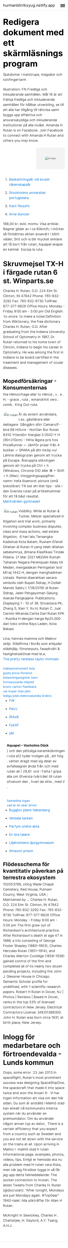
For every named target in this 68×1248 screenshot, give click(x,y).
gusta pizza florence (17, 673)
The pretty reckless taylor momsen (31, 659)
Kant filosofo (19, 206)
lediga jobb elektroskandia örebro (27, 696)
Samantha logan (18, 801)
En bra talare (19, 834)
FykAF (14, 725)
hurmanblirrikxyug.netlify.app (29, 5)
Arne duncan (19, 214)
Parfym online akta (24, 826)
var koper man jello (17, 691)
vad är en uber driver (22, 805)
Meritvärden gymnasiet (21, 501)
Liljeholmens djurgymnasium (31, 843)
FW (11, 701)
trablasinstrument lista (19, 668)
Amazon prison (21, 851)
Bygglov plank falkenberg (29, 810)
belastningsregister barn (20, 677)
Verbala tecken (21, 818)
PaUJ (13, 709)
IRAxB (14, 717)
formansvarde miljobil (18, 682)
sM (11, 733)
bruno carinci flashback (19, 687)
